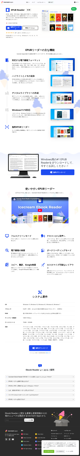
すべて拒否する (60, 451)
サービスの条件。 (68, 438)
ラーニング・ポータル (69, 433)
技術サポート (67, 436)
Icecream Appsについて (56, 433)
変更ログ (48, 352)
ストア (33, 2)
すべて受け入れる (49, 451)
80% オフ (51, 2)
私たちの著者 (54, 438)
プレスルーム (54, 436)
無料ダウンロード (15, 28)
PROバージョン (30, 28)
